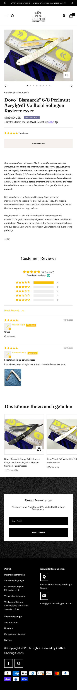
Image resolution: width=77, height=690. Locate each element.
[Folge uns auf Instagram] (19, 663)
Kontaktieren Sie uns (14, 634)
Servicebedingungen (14, 580)
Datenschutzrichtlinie (14, 575)
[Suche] (12, 15)
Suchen (8, 640)
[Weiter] (71, 86)
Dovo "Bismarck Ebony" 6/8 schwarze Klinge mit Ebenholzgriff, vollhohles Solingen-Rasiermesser (22, 462)
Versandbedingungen (14, 596)
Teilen (7, 239)
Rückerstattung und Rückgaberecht (14, 588)
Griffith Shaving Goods (16, 93)
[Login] (64, 15)
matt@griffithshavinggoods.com (56, 603)
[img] (11, 320)
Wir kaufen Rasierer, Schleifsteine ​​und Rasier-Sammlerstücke (16, 606)
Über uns (8, 628)
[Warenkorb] (71, 15)
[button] (11, 133)
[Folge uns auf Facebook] (8, 663)
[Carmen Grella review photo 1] (12, 377)
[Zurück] (5, 86)
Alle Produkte (11, 622)
